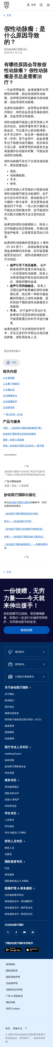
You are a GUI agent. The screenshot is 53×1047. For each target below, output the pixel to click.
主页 (8, 15)
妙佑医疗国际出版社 (19, 502)
